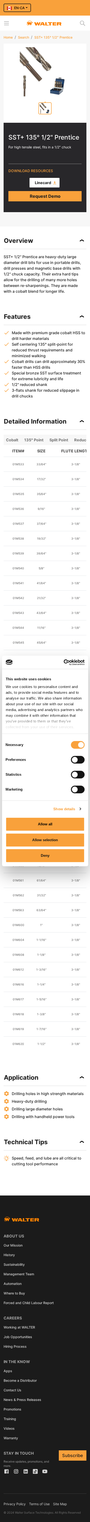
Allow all (45, 824)
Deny (45, 855)
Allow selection (45, 840)
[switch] (77, 760)
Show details (64, 809)
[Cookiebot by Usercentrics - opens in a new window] (64, 662)
